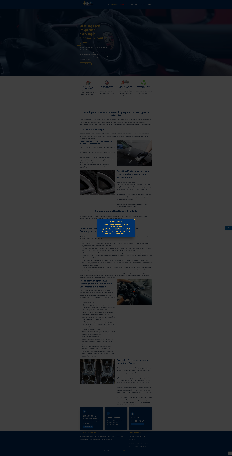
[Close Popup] (134, 219)
